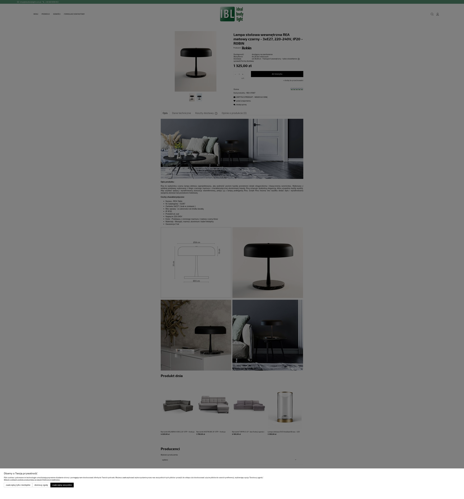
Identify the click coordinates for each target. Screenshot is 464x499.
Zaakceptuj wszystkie (62, 485)
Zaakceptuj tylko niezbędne (18, 485)
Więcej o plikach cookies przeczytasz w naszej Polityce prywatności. (32, 480)
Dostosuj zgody (41, 485)
